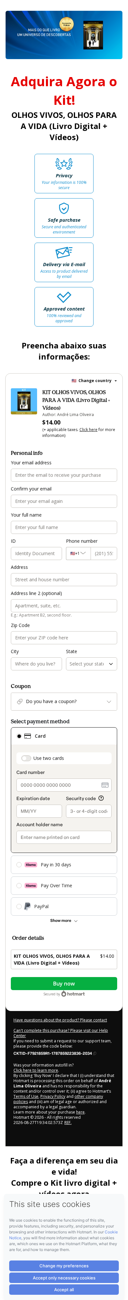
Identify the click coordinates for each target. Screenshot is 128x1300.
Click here (88, 429)
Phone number (81, 541)
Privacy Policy (52, 1096)
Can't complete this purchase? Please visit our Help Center (60, 1033)
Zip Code (20, 625)
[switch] (26, 758)
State (71, 651)
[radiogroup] (64, 821)
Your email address (31, 462)
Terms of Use (25, 1096)
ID (13, 541)
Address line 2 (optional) (36, 593)
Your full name (26, 515)
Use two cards (48, 758)
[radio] (19, 736)
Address (19, 567)
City (15, 651)
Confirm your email (31, 489)
